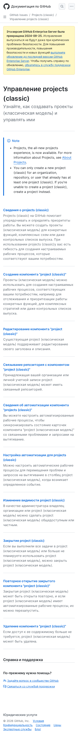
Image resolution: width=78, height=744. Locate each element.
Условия (38, 721)
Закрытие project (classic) (23, 541)
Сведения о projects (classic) (26, 210)
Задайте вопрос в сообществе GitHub (33, 680)
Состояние (43, 725)
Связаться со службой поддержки (31, 686)
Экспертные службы (17, 729)
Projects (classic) (43, 15)
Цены (57, 725)
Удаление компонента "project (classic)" (34, 626)
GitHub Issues (19, 15)
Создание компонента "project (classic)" (34, 274)
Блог (38, 729)
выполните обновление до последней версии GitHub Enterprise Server (36, 56)
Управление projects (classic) (29, 19)
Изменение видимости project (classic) (34, 500)
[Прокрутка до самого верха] (69, 735)
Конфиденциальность (18, 725)
